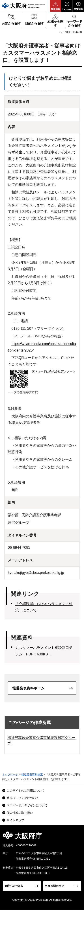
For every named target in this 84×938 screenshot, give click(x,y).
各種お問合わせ (54, 885)
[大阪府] (23, 5)
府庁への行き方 (13, 885)
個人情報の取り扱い (20, 812)
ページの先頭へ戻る (75, 837)
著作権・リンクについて (23, 798)
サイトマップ (15, 820)
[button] (55, 6)
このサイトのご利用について (26, 790)
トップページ (10, 774)
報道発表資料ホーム (28, 688)
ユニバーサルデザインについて (27, 805)
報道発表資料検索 (32, 774)
